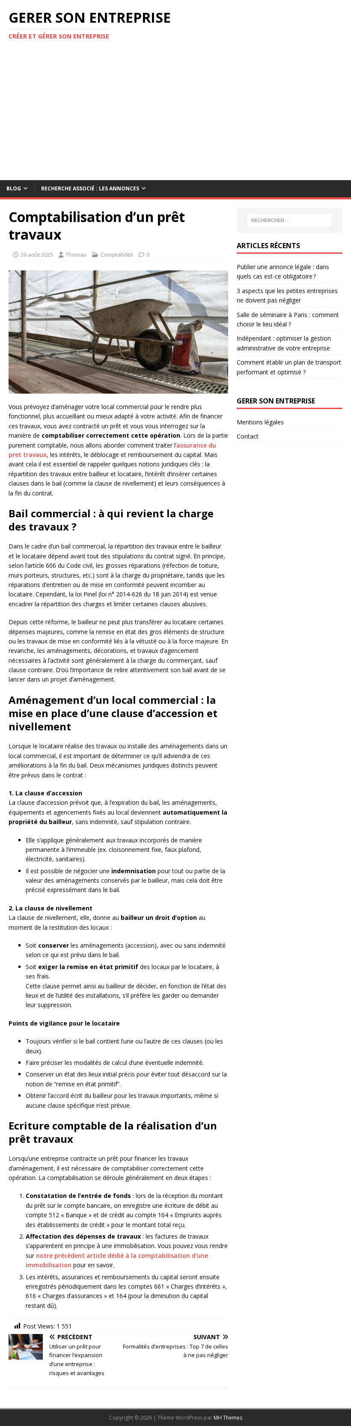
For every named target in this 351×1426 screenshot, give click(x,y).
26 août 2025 (37, 254)
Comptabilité (117, 254)
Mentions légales (260, 422)
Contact (248, 436)
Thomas (75, 254)
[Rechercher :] (289, 220)
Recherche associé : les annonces (90, 188)
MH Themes (228, 1417)
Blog (13, 188)
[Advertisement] (175, 116)
